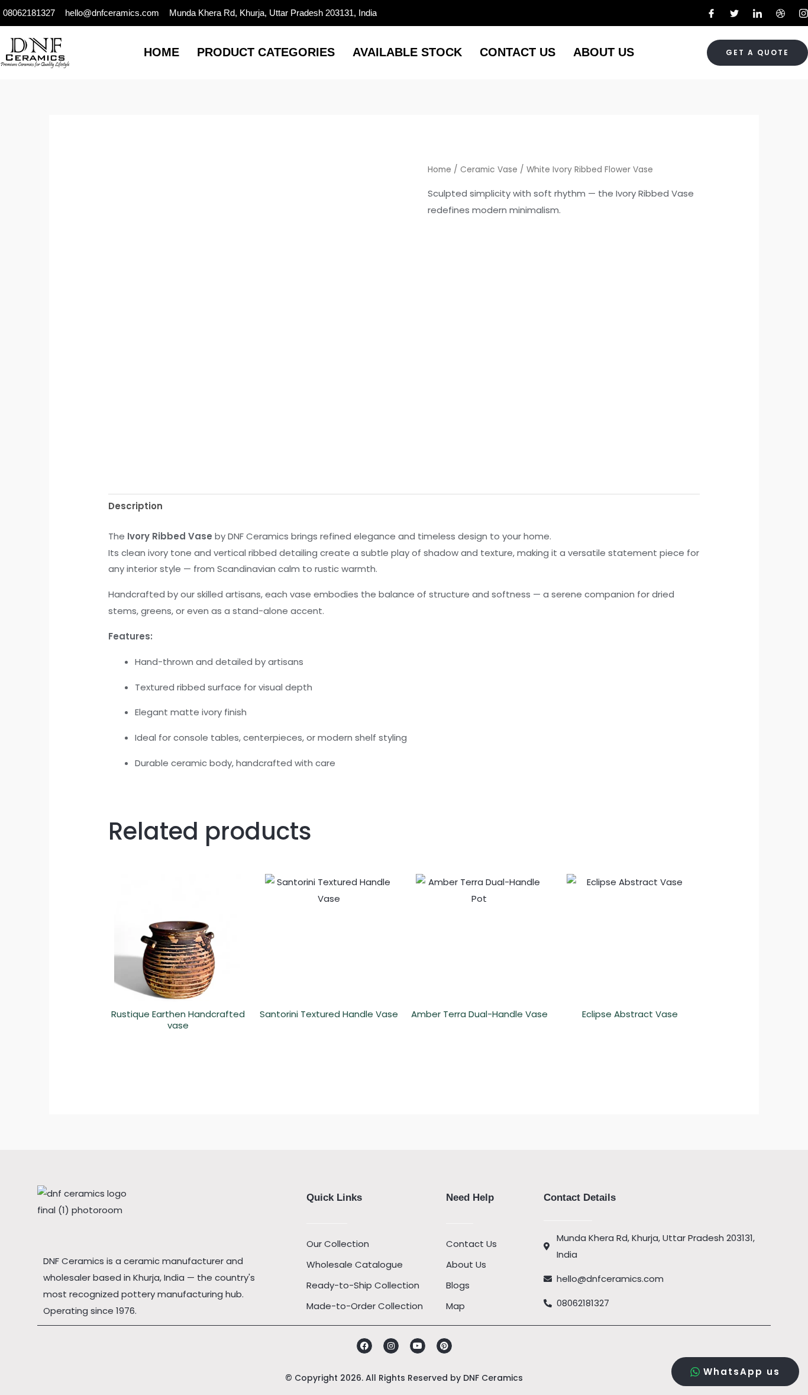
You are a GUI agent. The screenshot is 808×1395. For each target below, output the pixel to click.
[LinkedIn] (757, 13)
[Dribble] (780, 13)
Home (161, 52)
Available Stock (407, 52)
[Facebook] (711, 13)
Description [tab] (135, 506)
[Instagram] (803, 13)
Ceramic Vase (489, 169)
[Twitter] (734, 13)
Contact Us (517, 52)
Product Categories (266, 52)
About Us (603, 52)
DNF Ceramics (493, 1378)
